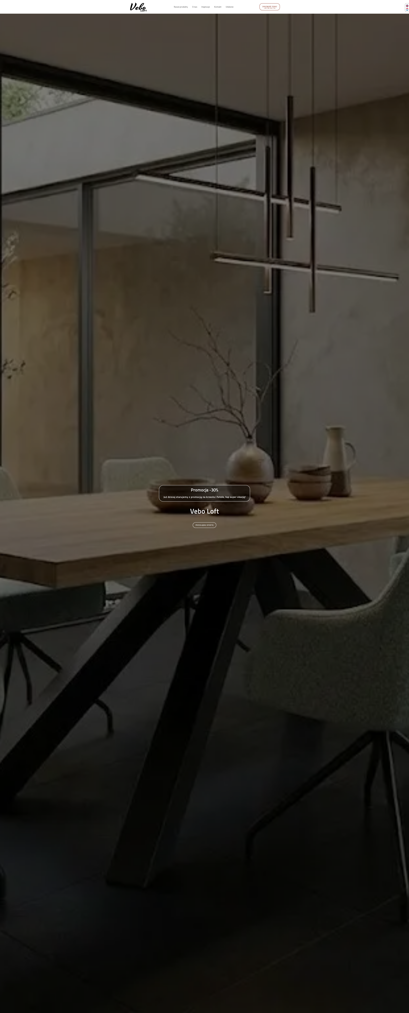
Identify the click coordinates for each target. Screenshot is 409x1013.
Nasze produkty (181, 6)
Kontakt (217, 6)
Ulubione (229, 6)
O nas (194, 6)
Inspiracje (205, 6)
